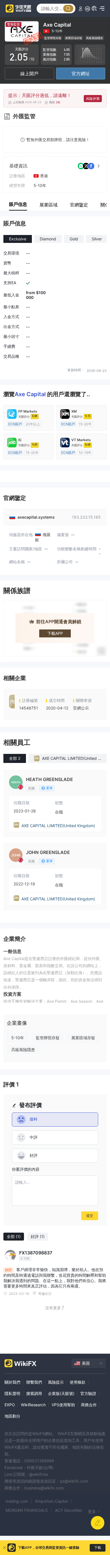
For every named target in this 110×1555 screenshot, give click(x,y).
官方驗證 (88, 1393)
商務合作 (89, 1404)
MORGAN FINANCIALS (27, 1510)
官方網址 (81, 73)
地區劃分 (12, 1416)
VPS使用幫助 (63, 1404)
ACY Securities (68, 1510)
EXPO (10, 1404)
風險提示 (56, 1382)
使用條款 (77, 1382)
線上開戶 (29, 73)
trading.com (17, 1501)
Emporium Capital (51, 1501)
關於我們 (12, 1382)
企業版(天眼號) (61, 1393)
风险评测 (93, 98)
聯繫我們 (34, 1382)
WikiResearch (33, 1404)
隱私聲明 (12, 1393)
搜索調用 (34, 1393)
